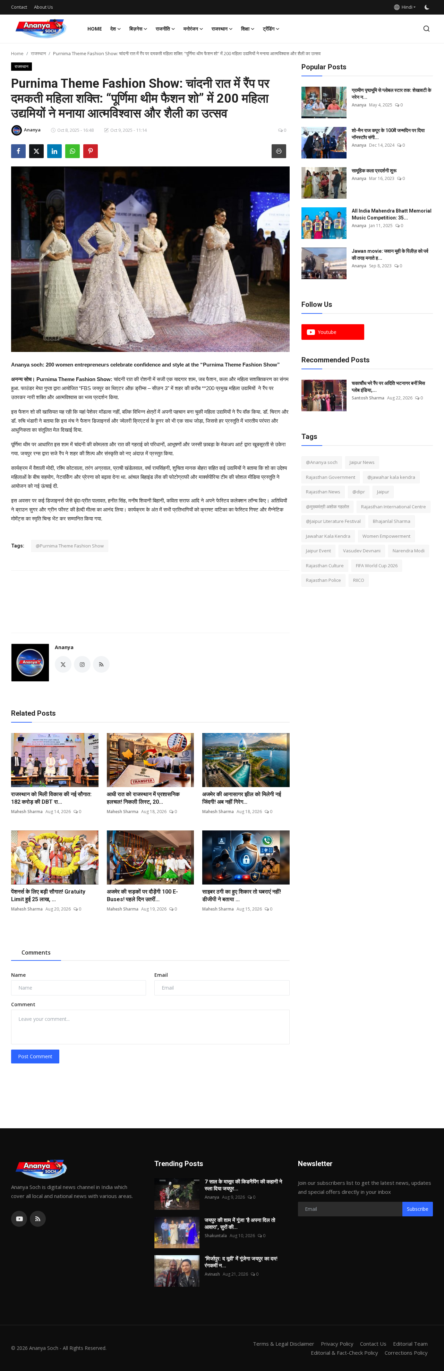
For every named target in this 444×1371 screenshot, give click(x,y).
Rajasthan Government (330, 477)
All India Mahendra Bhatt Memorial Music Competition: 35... (392, 214)
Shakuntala (216, 1236)
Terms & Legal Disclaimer (283, 1343)
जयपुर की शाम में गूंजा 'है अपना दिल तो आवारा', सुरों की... (240, 1223)
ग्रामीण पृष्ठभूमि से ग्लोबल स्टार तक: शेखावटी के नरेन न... (391, 93)
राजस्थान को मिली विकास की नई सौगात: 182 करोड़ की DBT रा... (51, 798)
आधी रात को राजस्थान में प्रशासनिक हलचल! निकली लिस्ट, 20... (143, 798)
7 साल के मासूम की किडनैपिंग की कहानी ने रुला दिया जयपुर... (243, 1185)
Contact (19, 7)
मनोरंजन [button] (190, 28)
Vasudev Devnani (362, 550)
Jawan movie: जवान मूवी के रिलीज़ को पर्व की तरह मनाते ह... (390, 254)
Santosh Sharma (368, 398)
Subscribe (417, 1209)
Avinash (212, 1274)
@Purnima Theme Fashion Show (70, 546)
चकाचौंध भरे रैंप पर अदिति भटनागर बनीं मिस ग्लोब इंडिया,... (388, 386)
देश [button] (113, 28)
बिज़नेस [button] (135, 28)
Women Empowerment (386, 536)
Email (161, 975)
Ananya (64, 647)
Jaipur (383, 492)
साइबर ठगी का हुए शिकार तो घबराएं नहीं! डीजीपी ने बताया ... (241, 895)
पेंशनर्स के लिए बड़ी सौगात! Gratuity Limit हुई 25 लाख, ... (48, 895)
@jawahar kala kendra (391, 477)
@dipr (358, 492)
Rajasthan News (323, 492)
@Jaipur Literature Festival (333, 521)
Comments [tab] (36, 952)
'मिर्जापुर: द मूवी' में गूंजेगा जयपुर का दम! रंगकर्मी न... (241, 1262)
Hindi (406, 7)
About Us (43, 7)
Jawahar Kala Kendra (328, 536)
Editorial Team (410, 1343)
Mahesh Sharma (27, 811)
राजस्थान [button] (220, 28)
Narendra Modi (409, 550)
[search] (426, 28)
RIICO (358, 580)
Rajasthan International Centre (393, 506)
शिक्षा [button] (245, 28)
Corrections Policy (406, 1352)
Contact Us (373, 1343)
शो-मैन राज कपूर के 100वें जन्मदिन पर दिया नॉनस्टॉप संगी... (388, 134)
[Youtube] (19, 1219)
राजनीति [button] (163, 28)
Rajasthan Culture (325, 565)
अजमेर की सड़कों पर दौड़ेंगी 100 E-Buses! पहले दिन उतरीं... (142, 895)
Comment (23, 1004)
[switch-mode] (427, 7)
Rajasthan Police (323, 580)
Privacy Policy (337, 1343)
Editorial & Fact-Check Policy (344, 1352)
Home (94, 28)
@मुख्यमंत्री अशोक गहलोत (327, 506)
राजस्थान (38, 53)
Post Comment (35, 1056)
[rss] (38, 1219)
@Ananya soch (322, 462)
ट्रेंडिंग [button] (268, 28)
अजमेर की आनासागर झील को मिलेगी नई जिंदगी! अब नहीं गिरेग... (241, 798)
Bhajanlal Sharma (391, 521)
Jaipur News (362, 462)
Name (18, 975)
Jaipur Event (318, 550)
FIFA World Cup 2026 (377, 565)
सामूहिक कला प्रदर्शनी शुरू (374, 170)
